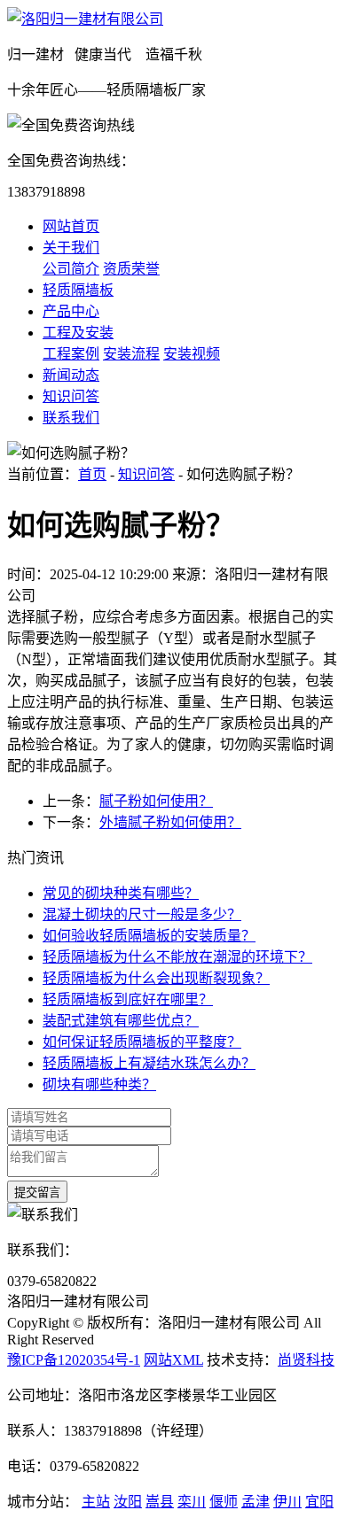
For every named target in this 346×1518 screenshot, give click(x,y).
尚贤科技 (306, 1359)
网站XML (173, 1359)
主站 (96, 1501)
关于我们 (71, 247)
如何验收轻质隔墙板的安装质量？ (149, 935)
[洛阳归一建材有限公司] (85, 19)
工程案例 (71, 353)
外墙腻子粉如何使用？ (170, 822)
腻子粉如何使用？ (156, 801)
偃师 (223, 1501)
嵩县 (159, 1501)
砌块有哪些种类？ (99, 1084)
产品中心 (71, 311)
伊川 (287, 1501)
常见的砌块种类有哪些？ (121, 893)
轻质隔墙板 (78, 290)
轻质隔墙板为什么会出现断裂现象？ (156, 978)
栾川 (191, 1501)
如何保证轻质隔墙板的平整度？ (142, 1041)
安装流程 (131, 353)
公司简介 (71, 268)
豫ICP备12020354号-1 (73, 1359)
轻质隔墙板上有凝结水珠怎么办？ (149, 1063)
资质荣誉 (131, 268)
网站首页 (71, 226)
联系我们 (71, 417)
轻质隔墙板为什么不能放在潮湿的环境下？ (177, 956)
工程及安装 (78, 332)
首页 (92, 474)
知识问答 (71, 396)
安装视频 (191, 353)
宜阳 (319, 1501)
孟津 (255, 1501)
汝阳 (128, 1501)
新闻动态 (71, 375)
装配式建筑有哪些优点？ (121, 1020)
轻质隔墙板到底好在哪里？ (128, 999)
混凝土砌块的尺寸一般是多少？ (142, 914)
